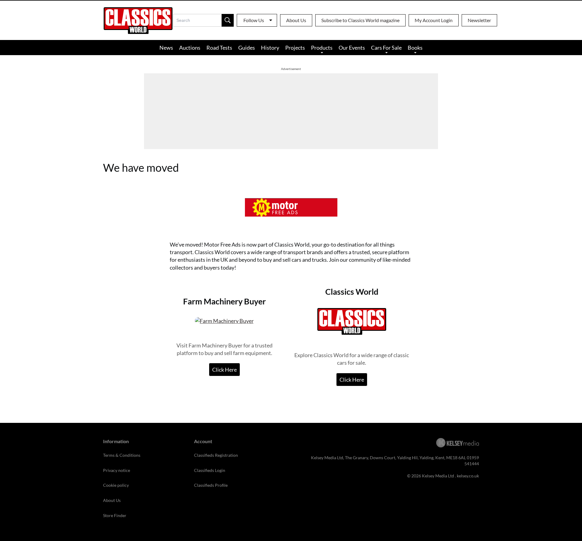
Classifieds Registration (216, 455)
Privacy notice (116, 470)
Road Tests (219, 47)
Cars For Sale (386, 47)
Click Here (224, 369)
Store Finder (114, 515)
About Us (296, 20)
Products (322, 47)
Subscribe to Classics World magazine (360, 20)
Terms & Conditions (121, 455)
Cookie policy (116, 485)
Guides (246, 47)
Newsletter (479, 20)
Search (228, 20)
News (166, 47)
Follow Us (253, 20)
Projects (295, 47)
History (270, 47)
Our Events (352, 47)
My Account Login (434, 20)
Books (415, 47)
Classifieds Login (209, 470)
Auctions (189, 47)
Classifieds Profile (211, 485)
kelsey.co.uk (468, 475)
